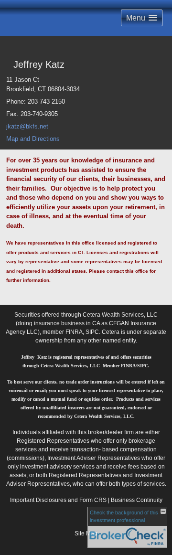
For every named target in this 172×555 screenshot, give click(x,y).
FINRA (74, 332)
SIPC (92, 332)
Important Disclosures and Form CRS (58, 500)
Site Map (86, 533)
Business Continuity (136, 500)
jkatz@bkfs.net (27, 126)
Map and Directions (33, 138)
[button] (141, 18)
